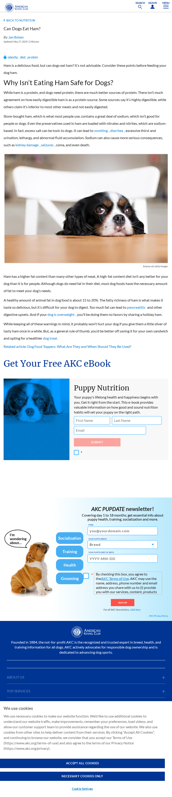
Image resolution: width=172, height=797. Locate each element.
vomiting (101, 130)
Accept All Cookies (82, 763)
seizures (47, 145)
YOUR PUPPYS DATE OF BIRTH (101, 552)
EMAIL (91, 525)
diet (22, 57)
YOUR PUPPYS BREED (97, 539)
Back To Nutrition (20, 20)
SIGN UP (122, 602)
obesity (13, 57)
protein (33, 57)
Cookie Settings (82, 789)
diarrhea (116, 130)
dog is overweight (61, 314)
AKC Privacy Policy (158, 615)
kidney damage (27, 145)
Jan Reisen (16, 37)
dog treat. (50, 338)
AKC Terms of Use (115, 578)
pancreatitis (136, 307)
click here (135, 609)
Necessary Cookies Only (82, 776)
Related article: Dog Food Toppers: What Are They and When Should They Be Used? (67, 346)
